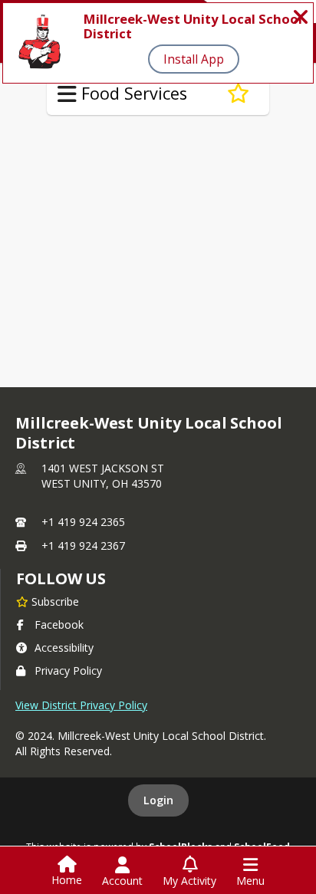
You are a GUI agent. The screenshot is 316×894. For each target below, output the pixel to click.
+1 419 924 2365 (83, 521)
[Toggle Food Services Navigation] (67, 94)
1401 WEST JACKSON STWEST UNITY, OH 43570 (102, 476)
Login (158, 800)
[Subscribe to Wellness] (238, 93)
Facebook (59, 624)
